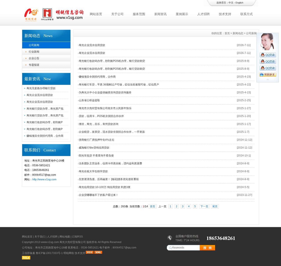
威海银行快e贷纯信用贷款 (94, 147)
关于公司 (117, 14)
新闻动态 (238, 33)
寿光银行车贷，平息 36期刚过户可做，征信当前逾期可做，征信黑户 (119, 84)
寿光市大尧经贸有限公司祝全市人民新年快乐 (105, 108)
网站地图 (64, 236)
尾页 (215, 206)
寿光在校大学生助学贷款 (93, 171)
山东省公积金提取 (89, 100)
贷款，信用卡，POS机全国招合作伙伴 (101, 116)
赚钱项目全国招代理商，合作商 (45, 135)
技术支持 (225, 14)
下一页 (204, 206)
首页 (227, 33)
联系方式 (246, 14)
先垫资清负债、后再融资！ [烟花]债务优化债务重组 (109, 179)
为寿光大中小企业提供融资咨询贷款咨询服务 (105, 92)
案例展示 (182, 14)
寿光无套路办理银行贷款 (41, 88)
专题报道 (34, 64)
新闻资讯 (160, 14)
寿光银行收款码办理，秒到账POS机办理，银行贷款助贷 (112, 60)
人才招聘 (203, 14)
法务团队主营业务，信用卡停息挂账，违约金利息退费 (110, 163)
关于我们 (39, 236)
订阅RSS (77, 236)
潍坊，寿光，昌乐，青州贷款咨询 (98, 124)
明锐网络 (68, 253)
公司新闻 (34, 45)
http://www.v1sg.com (44, 179)
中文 (231, 2)
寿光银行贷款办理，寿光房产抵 (45, 108)
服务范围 (139, 14)
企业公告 (34, 58)
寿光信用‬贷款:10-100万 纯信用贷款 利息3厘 (104, 187)
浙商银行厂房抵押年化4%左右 (96, 139)
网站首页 (96, 14)
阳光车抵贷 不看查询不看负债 (96, 155)
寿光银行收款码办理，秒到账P (45, 122)
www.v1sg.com (50, 242)
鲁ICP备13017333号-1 (49, 253)
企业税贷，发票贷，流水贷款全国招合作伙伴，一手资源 (112, 131)
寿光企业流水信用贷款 (40, 95)
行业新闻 (34, 51)
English (239, 2)
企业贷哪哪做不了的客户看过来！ (98, 195)
